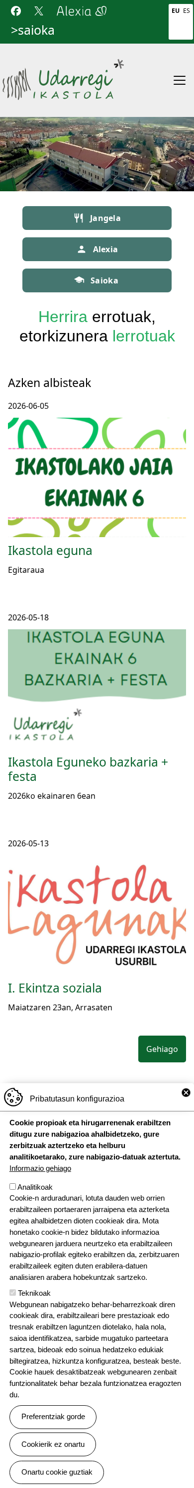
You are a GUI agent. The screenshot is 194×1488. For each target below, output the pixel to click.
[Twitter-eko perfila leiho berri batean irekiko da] (39, 9)
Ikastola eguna (50, 550)
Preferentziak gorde (53, 1416)
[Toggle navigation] (179, 80)
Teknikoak (34, 1293)
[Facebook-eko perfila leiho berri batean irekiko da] (16, 9)
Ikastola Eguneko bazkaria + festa (88, 769)
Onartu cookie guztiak (57, 1472)
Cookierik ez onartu (53, 1444)
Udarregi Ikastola (63, 63)
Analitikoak (35, 1187)
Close (186, 1093)
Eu (176, 10)
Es (186, 10)
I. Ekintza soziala (55, 988)
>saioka (33, 29)
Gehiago (162, 1049)
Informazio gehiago (40, 1168)
